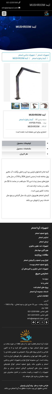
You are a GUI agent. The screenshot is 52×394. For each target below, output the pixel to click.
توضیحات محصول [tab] (24, 143)
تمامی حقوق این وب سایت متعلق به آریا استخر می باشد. (25, 388)
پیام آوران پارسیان (26, 385)
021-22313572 (33, 315)
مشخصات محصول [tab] (24, 148)
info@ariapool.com (10, 7)
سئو (35, 385)
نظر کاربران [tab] (24, 154)
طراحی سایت (43, 385)
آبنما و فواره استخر (26, 119)
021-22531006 (12, 2)
